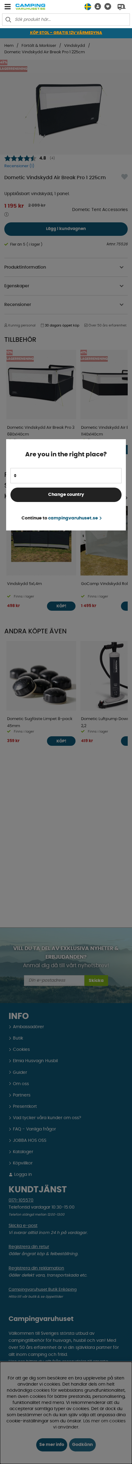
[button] (96, 6)
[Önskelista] (106, 6)
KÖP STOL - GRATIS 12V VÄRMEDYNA (66, 33)
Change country (66, 494)
